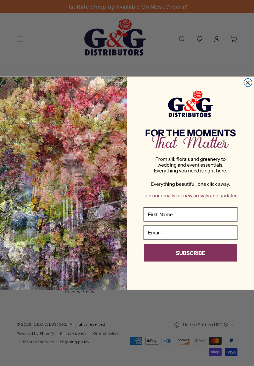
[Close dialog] (248, 82)
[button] (190, 254)
